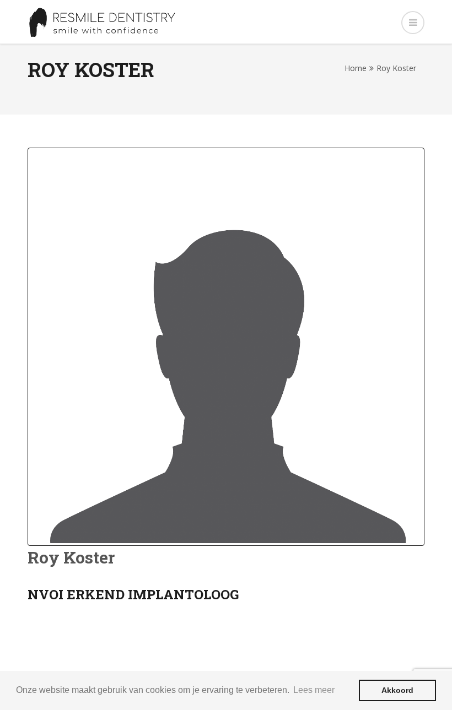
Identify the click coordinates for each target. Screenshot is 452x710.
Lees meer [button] (314, 690)
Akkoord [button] (397, 690)
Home (356, 68)
